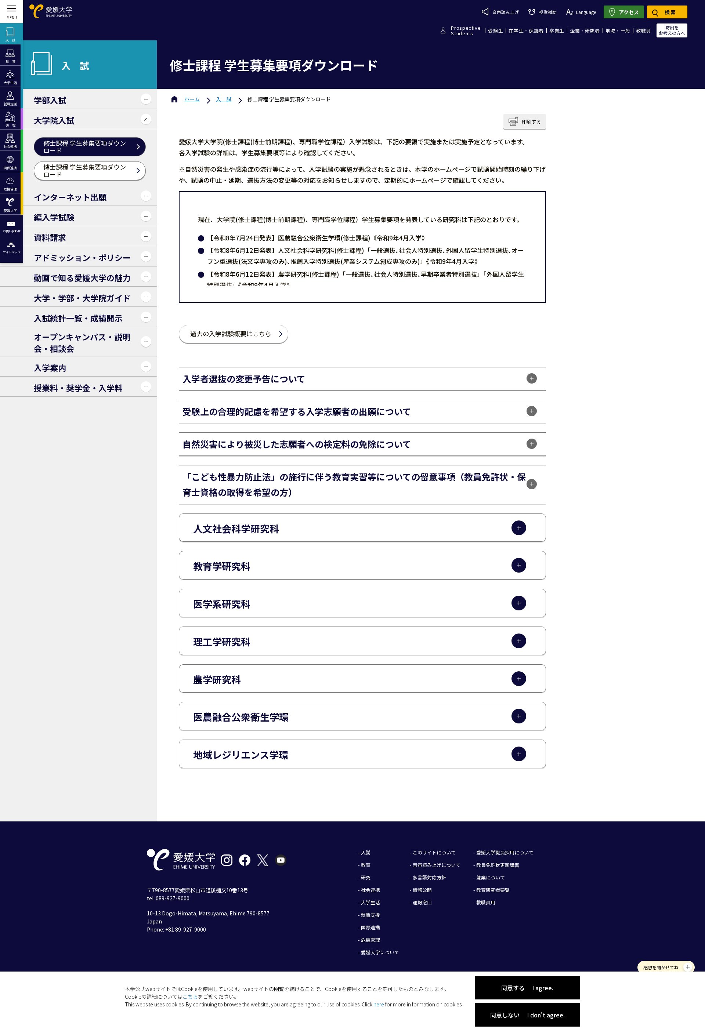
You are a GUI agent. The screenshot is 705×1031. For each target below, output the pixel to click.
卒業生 (556, 30)
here (378, 1004)
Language (586, 12)
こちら (190, 996)
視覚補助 (547, 12)
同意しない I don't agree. (527, 1014)
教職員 (643, 30)
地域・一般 (617, 30)
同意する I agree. (527, 987)
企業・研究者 (585, 30)
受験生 (495, 30)
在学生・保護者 (526, 30)
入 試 (223, 99)
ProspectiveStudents (466, 30)
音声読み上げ (505, 12)
